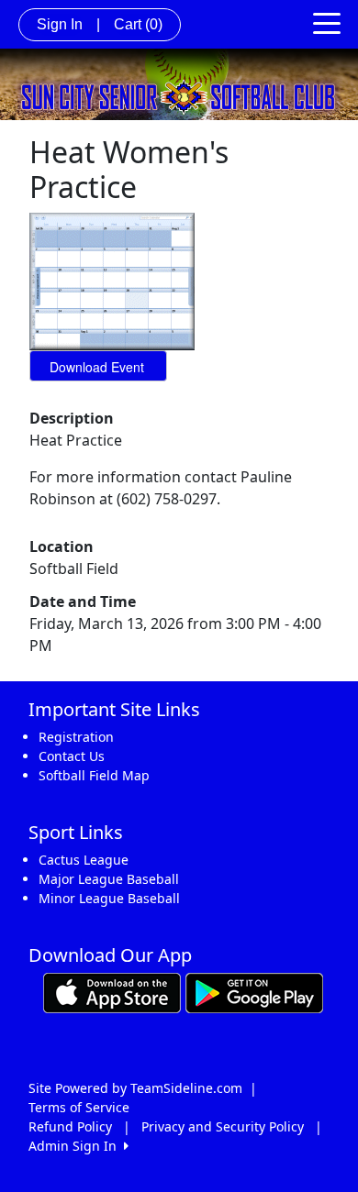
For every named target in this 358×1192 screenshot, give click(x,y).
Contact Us (72, 756)
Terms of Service (78, 1107)
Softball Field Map (94, 775)
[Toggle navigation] (327, 22)
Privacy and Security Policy (222, 1126)
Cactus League (84, 859)
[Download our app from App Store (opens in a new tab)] (112, 991)
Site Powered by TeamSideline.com (135, 1088)
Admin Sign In (76, 1145)
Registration (76, 736)
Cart (138, 24)
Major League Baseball (109, 879)
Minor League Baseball (109, 898)
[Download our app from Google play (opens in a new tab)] (254, 991)
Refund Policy (70, 1126)
